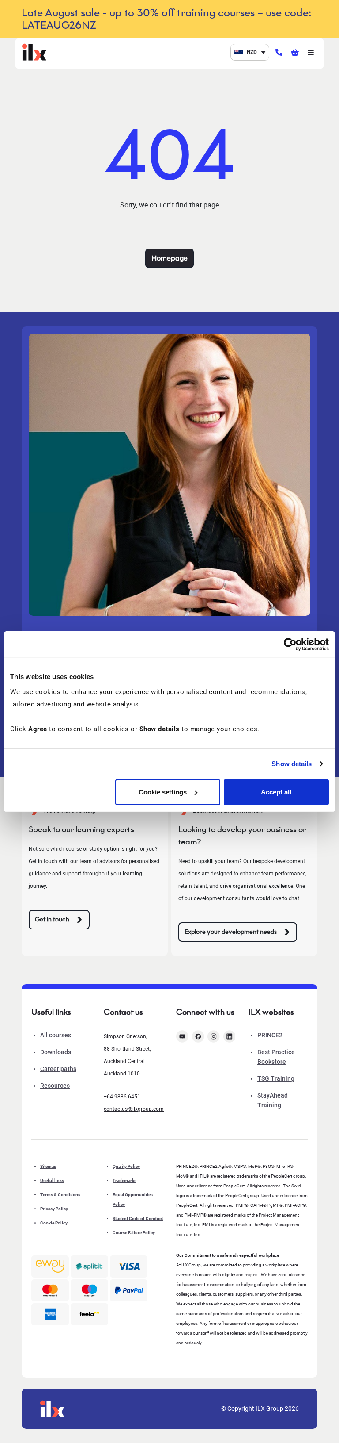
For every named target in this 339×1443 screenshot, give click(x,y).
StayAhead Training (272, 1100)
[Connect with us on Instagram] (213, 1036)
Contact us (123, 1012)
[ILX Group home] (34, 51)
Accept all (276, 791)
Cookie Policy (54, 1222)
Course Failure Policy (134, 1232)
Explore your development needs (231, 932)
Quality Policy (126, 1166)
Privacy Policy (54, 1208)
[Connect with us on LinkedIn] (229, 1036)
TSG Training (275, 1078)
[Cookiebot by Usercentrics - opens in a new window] (290, 644)
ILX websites (271, 1012)
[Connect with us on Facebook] (198, 1036)
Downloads (55, 1051)
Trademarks (124, 1180)
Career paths (58, 1068)
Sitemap (48, 1166)
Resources (55, 1085)
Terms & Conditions (60, 1194)
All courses (55, 1035)
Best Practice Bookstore (276, 1056)
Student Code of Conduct (138, 1218)
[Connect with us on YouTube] (182, 1036)
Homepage (169, 258)
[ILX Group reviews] (89, 1314)
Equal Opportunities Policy (133, 1199)
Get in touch (52, 919)
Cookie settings (163, 791)
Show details (291, 764)
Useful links (52, 1180)
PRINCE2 (269, 1035)
